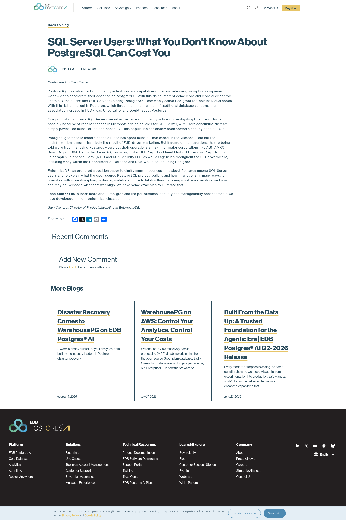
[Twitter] (306, 446)
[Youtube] (315, 446)
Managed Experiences (81, 482)
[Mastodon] (324, 446)
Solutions (103, 8)
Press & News (245, 458)
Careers (241, 464)
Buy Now (290, 8)
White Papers (188, 482)
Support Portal (132, 464)
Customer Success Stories (197, 464)
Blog (182, 458)
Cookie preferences (244, 513)
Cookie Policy (93, 515)
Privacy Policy (70, 515)
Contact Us (270, 8)
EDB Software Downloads (140, 458)
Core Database (19, 458)
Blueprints (72, 452)
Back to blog (58, 25)
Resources (159, 8)
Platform (87, 8)
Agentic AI (16, 470)
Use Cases (73, 458)
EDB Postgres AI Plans (138, 482)
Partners (142, 8)
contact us (66, 194)
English (325, 454)
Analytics (15, 464)
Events (184, 470)
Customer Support (78, 470)
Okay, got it (274, 513)
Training (128, 470)
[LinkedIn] (297, 446)
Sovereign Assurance (80, 476)
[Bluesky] (333, 446)
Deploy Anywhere (21, 476)
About (176, 8)
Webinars (185, 476)
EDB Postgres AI (20, 452)
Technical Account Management (87, 464)
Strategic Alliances (248, 470)
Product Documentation (139, 452)
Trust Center (131, 476)
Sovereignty (123, 8)
